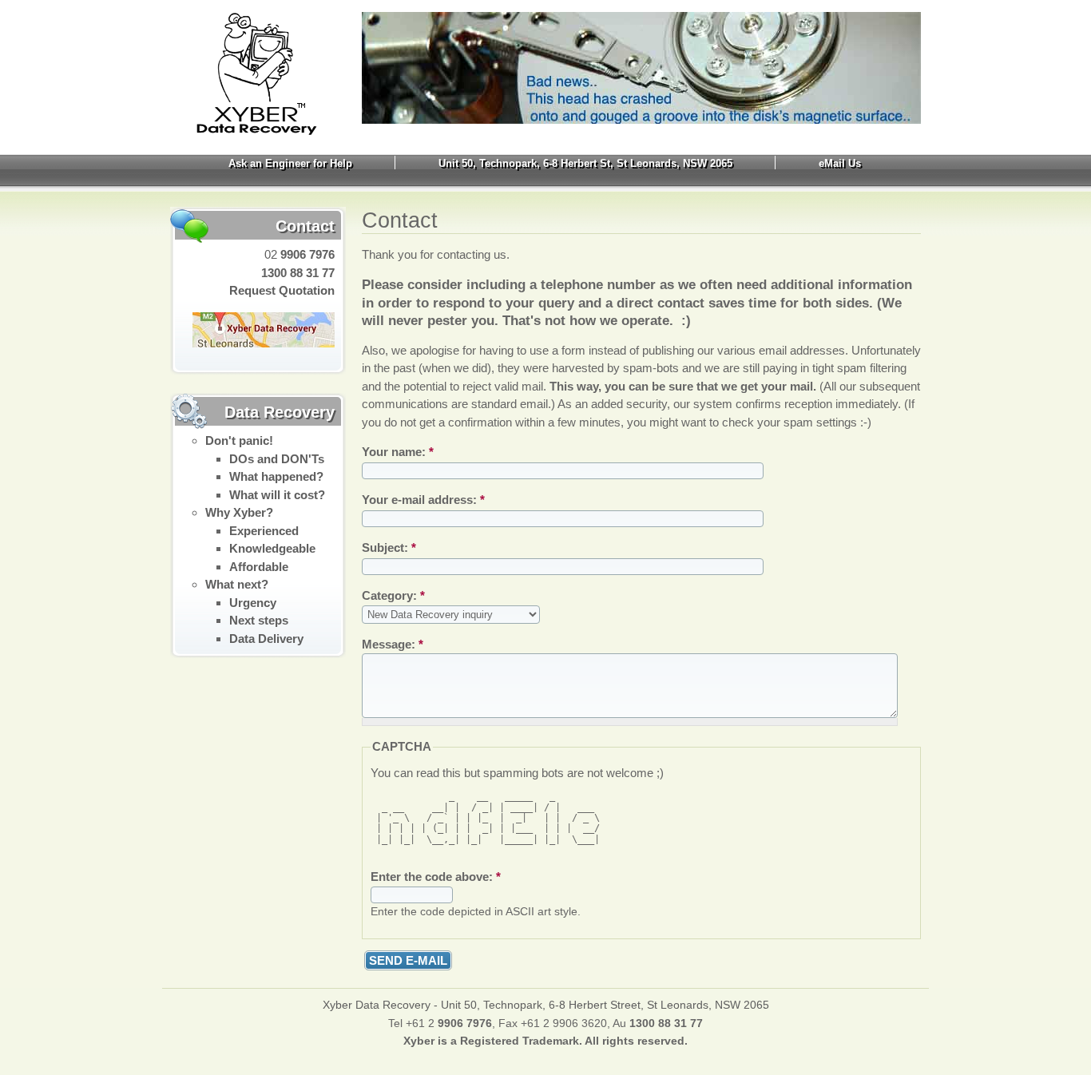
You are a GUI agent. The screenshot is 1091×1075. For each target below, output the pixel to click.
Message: (392, 644)
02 (298, 254)
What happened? (276, 476)
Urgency (252, 602)
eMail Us (840, 163)
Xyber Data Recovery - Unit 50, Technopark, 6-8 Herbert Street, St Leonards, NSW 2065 (546, 1005)
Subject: (389, 547)
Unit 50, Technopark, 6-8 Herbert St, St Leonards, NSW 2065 (585, 163)
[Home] (244, 131)
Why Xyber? (239, 512)
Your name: (398, 451)
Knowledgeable (272, 548)
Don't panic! (239, 440)
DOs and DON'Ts (276, 459)
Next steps (258, 620)
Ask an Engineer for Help (290, 163)
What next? (236, 584)
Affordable (258, 566)
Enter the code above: (436, 876)
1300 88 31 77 (298, 273)
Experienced (264, 531)
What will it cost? (277, 495)
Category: (393, 595)
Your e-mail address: (423, 499)
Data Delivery (266, 638)
